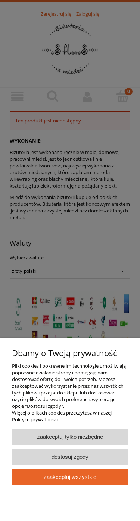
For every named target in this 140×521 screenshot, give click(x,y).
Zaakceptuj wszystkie (70, 477)
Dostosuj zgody (70, 457)
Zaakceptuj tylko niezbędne (70, 437)
